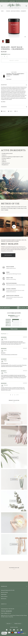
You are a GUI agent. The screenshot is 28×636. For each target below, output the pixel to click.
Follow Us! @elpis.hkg (16, 307)
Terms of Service (4, 596)
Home (2, 11)
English (9, 623)
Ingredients (4, 106)
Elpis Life (13, 627)
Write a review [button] (14, 329)
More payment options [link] (5, 68)
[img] (3, 337)
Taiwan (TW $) (17, 623)
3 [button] (14, 394)
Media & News (3, 594)
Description (4, 84)
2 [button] (12, 394)
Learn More (12, 1)
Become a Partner (4, 592)
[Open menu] (3, 5)
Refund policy (3, 598)
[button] (4, 54)
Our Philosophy (8, 255)
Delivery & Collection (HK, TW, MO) (7, 590)
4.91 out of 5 (17, 315)
